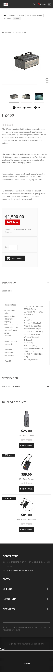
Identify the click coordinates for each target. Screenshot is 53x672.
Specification (10, 378)
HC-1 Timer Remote (26, 479)
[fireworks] (6, 7)
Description (9, 282)
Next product (18, 32)
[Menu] (49, 4)
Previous (8, 32)
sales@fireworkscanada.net (20, 570)
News (6, 578)
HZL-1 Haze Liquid (27, 435)
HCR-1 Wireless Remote (26, 520)
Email (2, 649)
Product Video (11, 386)
